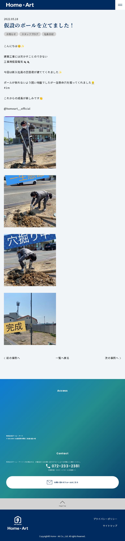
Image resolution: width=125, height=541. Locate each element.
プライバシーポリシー (105, 518)
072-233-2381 (66, 466)
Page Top (62, 506)
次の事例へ (112, 358)
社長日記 (49, 34)
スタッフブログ (30, 34)
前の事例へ (13, 358)
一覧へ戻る (62, 358)
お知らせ (11, 34)
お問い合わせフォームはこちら (66, 482)
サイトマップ (110, 525)
